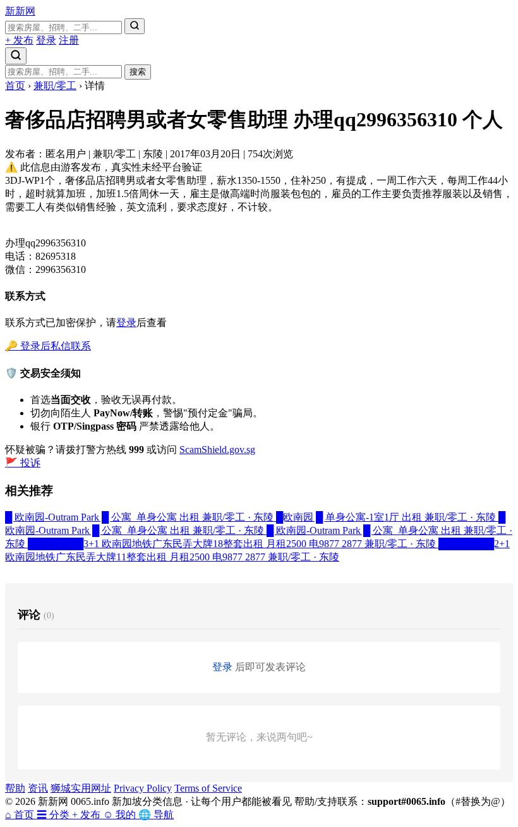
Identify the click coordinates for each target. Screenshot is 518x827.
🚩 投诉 (22, 462)
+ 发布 (19, 40)
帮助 (15, 788)
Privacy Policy (143, 788)
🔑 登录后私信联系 (48, 346)
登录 (46, 40)
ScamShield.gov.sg (217, 449)
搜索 (138, 71)
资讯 (38, 788)
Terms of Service (208, 788)
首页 (15, 85)
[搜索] (134, 26)
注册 (69, 40)
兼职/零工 (54, 85)
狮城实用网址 (81, 788)
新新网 (20, 11)
